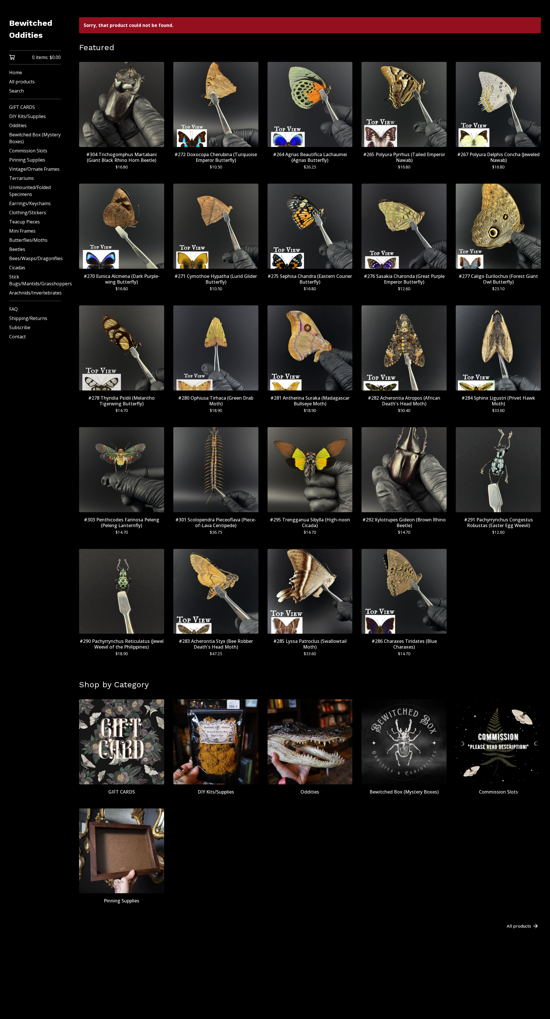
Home (15, 72)
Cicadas (17, 267)
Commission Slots (28, 151)
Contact (17, 336)
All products (22, 81)
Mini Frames (22, 231)
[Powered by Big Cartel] (309, 999)
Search (16, 91)
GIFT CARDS (22, 107)
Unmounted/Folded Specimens (30, 190)
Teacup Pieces (24, 222)
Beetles (17, 249)
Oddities (18, 125)
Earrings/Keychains (30, 203)
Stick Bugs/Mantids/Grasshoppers (35, 280)
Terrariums (21, 178)
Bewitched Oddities (30, 29)
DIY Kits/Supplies (27, 116)
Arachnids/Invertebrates (35, 293)
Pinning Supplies (27, 160)
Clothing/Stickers (27, 212)
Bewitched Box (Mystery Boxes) (35, 138)
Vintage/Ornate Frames (34, 169)
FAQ (13, 309)
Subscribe (19, 327)
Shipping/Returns (28, 318)
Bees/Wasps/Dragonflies (35, 258)
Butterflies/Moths (28, 240)
